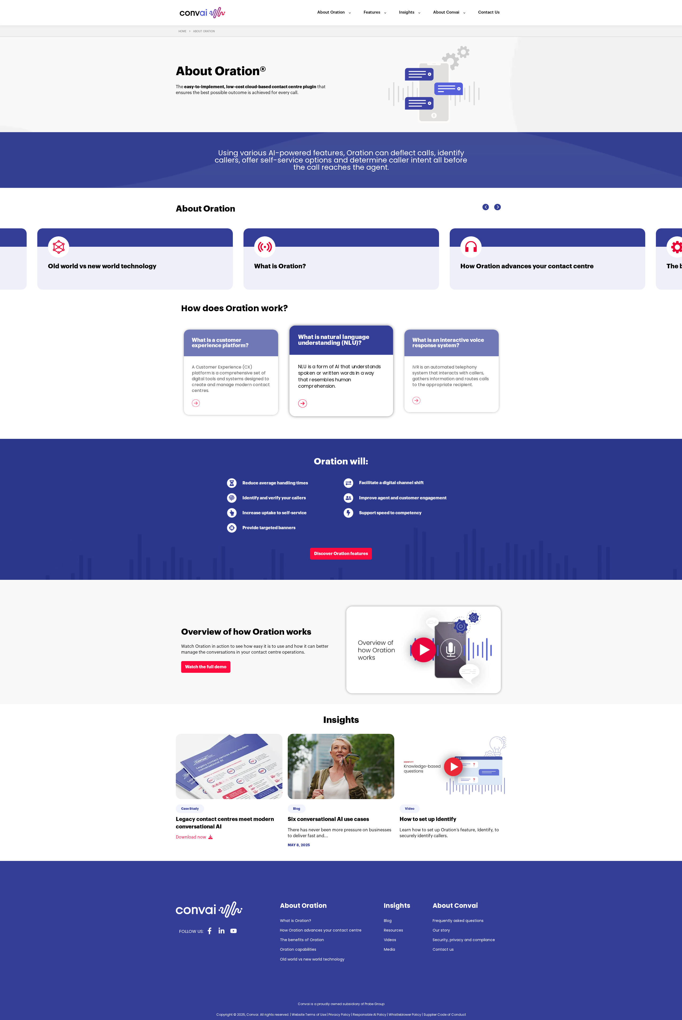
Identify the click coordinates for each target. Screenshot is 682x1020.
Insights (406, 12)
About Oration (331, 12)
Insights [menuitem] (397, 905)
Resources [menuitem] (393, 930)
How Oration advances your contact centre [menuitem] (321, 930)
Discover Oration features (341, 554)
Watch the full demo (205, 667)
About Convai (446, 12)
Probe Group (374, 1004)
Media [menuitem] (389, 949)
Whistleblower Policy (405, 1014)
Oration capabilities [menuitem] (298, 949)
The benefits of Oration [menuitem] (302, 940)
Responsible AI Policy (369, 1014)
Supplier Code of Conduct (445, 1014)
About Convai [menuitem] (455, 905)
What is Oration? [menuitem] (295, 920)
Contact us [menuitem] (443, 949)
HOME (182, 31)
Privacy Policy (339, 1014)
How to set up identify (428, 819)
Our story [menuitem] (441, 930)
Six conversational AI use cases (328, 819)
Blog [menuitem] (388, 920)
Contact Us (489, 12)
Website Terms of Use (309, 1014)
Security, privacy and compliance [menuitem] (464, 940)
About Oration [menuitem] (303, 905)
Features (372, 12)
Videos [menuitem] (390, 940)
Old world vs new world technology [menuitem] (312, 959)
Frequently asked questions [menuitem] (458, 920)
